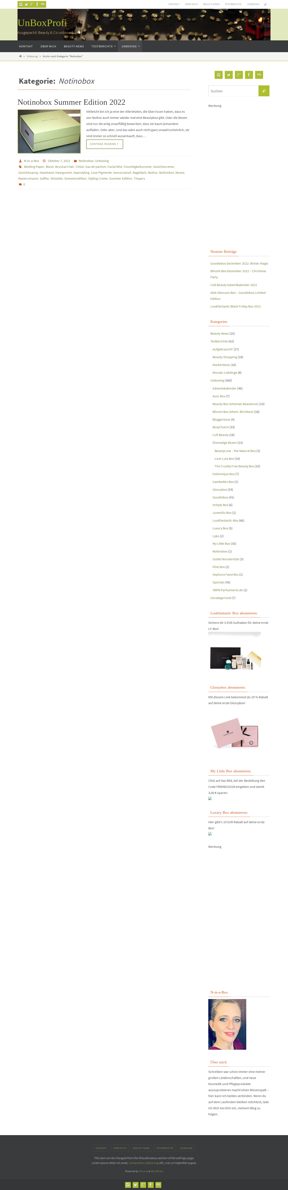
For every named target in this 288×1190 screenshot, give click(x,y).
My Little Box (221, 543)
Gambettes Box (223, 482)
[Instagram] (20, 4)
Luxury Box (220, 528)
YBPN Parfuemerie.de (228, 590)
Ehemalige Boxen (225, 442)
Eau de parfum (95, 166)
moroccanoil (122, 172)
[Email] (42, 4)
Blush (50, 166)
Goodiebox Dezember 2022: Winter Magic (239, 263)
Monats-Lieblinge (225, 372)
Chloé (80, 166)
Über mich (191, 4)
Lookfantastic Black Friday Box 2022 (235, 306)
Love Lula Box (224, 458)
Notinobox (86, 161)
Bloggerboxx (221, 419)
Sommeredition (75, 178)
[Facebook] (37, 4)
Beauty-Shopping (225, 357)
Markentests (221, 365)
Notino (152, 172)
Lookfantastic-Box (225, 520)
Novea (179, 172)
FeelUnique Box (224, 474)
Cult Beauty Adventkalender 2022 (233, 285)
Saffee (44, 178)
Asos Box (219, 396)
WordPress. (157, 1171)
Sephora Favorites (225, 574)
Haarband (47, 172)
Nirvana (143, 1171)
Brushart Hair (64, 166)
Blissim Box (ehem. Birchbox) (233, 411)
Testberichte (233, 4)
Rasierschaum (28, 178)
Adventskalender (225, 388)
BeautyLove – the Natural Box (235, 451)
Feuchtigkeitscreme (138, 166)
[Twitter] (26, 4)
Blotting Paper (34, 166)
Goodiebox (220, 497)
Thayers (139, 178)
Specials (218, 582)
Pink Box (219, 567)
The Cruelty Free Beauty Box (234, 466)
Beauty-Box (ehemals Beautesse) (235, 404)
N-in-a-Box (31, 161)
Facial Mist (115, 166)
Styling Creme (98, 178)
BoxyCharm (221, 427)
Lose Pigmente (101, 172)
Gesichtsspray (28, 172)
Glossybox (220, 489)
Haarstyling (81, 172)
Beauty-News (211, 4)
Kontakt (173, 4)
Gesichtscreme (163, 166)
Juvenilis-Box (222, 512)
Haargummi (63, 172)
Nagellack (139, 172)
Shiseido (56, 178)
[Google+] (31, 4)
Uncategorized (220, 598)
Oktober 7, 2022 (59, 161)
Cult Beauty (221, 435)
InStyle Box (220, 505)
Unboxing (253, 4)
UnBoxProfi (42, 22)
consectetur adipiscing (143, 1163)
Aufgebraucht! (223, 349)
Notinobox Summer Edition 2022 (71, 102)
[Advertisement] (238, 178)
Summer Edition (120, 178)
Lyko (216, 536)
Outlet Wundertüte (226, 559)
